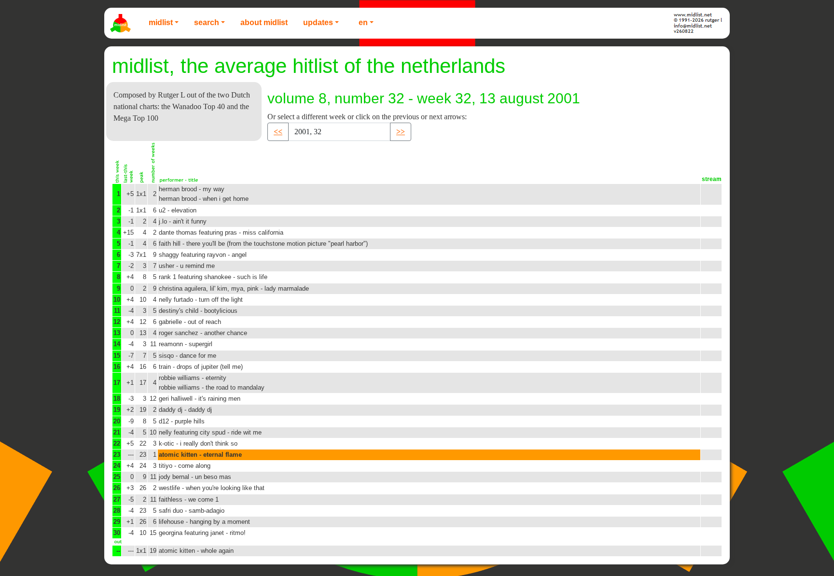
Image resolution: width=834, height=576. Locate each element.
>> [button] (400, 131)
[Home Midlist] (121, 23)
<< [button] (278, 131)
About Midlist (264, 22)
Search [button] (206, 22)
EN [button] (363, 22)
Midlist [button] (161, 22)
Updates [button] (318, 22)
